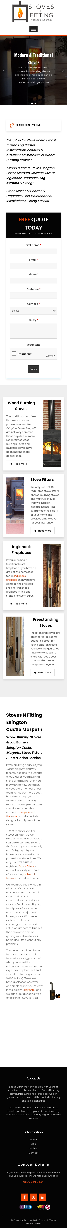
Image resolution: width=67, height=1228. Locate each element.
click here (29, 990)
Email (33, 260)
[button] (18, 463)
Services (33, 304)
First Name (33, 245)
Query (33, 320)
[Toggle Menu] (33, 29)
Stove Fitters (26, 866)
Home (33, 1139)
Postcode (33, 289)
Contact (33, 1152)
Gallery (34, 1148)
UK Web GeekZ (33, 1223)
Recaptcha (33, 345)
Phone (33, 274)
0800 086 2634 (33, 1182)
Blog (33, 1143)
